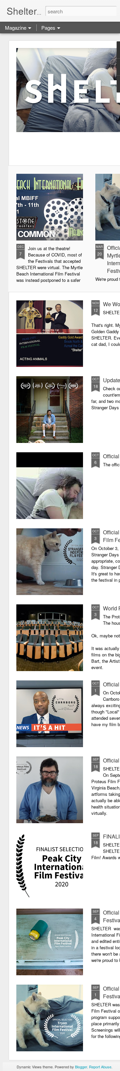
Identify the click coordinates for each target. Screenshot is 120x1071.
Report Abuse (100, 1066)
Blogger (81, 1066)
